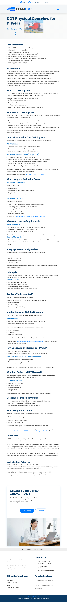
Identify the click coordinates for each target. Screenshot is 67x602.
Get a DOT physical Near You (44, 586)
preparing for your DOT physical (35, 174)
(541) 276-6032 (42, 567)
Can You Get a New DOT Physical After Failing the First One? (30, 431)
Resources (38, 588)
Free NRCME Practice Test (43, 583)
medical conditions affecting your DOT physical (30, 216)
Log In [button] (46, 2)
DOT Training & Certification (44, 580)
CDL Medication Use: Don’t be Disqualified (30, 341)
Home (24, 550)
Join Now (41, 511)
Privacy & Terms (33, 596)
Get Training (27, 511)
